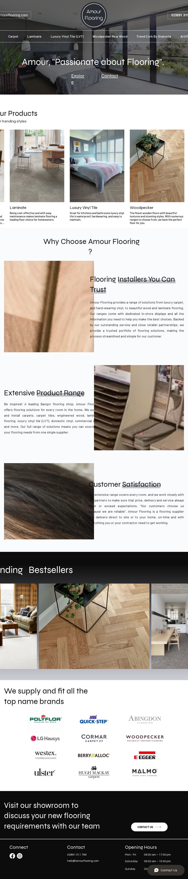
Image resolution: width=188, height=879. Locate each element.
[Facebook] (12, 856)
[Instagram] (19, 856)
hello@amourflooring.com (83, 861)
